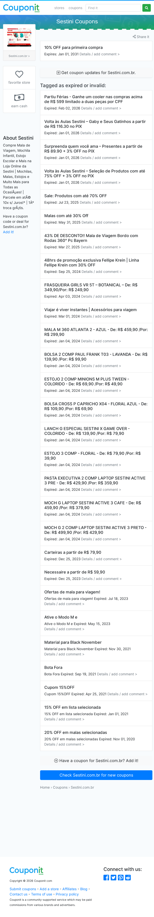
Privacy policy (67, 894)
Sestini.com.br (82, 787)
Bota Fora (90, 670)
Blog (83, 889)
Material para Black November (87, 648)
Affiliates (69, 889)
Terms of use (41, 894)
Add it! (8, 232)
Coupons (60, 787)
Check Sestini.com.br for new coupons (96, 775)
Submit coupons (23, 889)
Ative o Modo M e (77, 623)
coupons (75, 8)
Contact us (18, 894)
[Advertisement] (96, 818)
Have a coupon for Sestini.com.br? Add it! (98, 760)
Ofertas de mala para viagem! (86, 598)
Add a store (49, 889)
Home (45, 787)
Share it (142, 37)
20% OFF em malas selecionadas (89, 738)
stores (59, 8)
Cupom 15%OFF (96, 690)
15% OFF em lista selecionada (86, 713)
